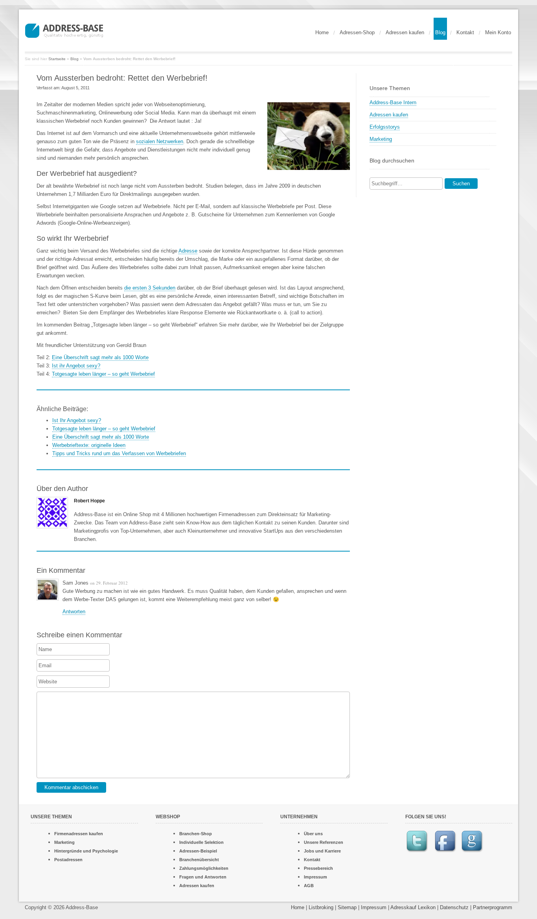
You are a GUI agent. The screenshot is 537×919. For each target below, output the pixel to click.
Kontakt (465, 32)
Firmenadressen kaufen (78, 833)
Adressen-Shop (357, 32)
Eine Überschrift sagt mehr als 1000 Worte (100, 357)
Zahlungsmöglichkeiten (203, 868)
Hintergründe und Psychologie (86, 851)
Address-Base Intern (393, 102)
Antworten (74, 612)
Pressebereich (318, 868)
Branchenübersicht (199, 859)
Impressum (315, 877)
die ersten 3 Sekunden (149, 288)
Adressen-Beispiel (198, 851)
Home (322, 32)
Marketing (381, 139)
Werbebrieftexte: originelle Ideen (88, 445)
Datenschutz (454, 907)
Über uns (313, 833)
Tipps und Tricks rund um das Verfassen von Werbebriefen (119, 453)
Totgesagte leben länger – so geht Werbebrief (103, 374)
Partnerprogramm (492, 907)
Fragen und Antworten (202, 877)
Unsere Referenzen (323, 842)
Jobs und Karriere (322, 851)
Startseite (57, 59)
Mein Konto (498, 32)
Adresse (187, 251)
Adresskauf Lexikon (413, 907)
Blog (440, 32)
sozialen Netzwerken (159, 141)
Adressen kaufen (405, 32)
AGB (309, 885)
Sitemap (347, 907)
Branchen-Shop (195, 833)
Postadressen (68, 859)
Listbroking (321, 907)
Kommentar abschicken (71, 787)
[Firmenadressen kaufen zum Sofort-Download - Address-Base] (80, 29)
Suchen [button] (461, 183)
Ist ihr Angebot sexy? (76, 366)
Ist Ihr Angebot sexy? (76, 420)
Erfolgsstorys (385, 127)
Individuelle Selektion (201, 842)
